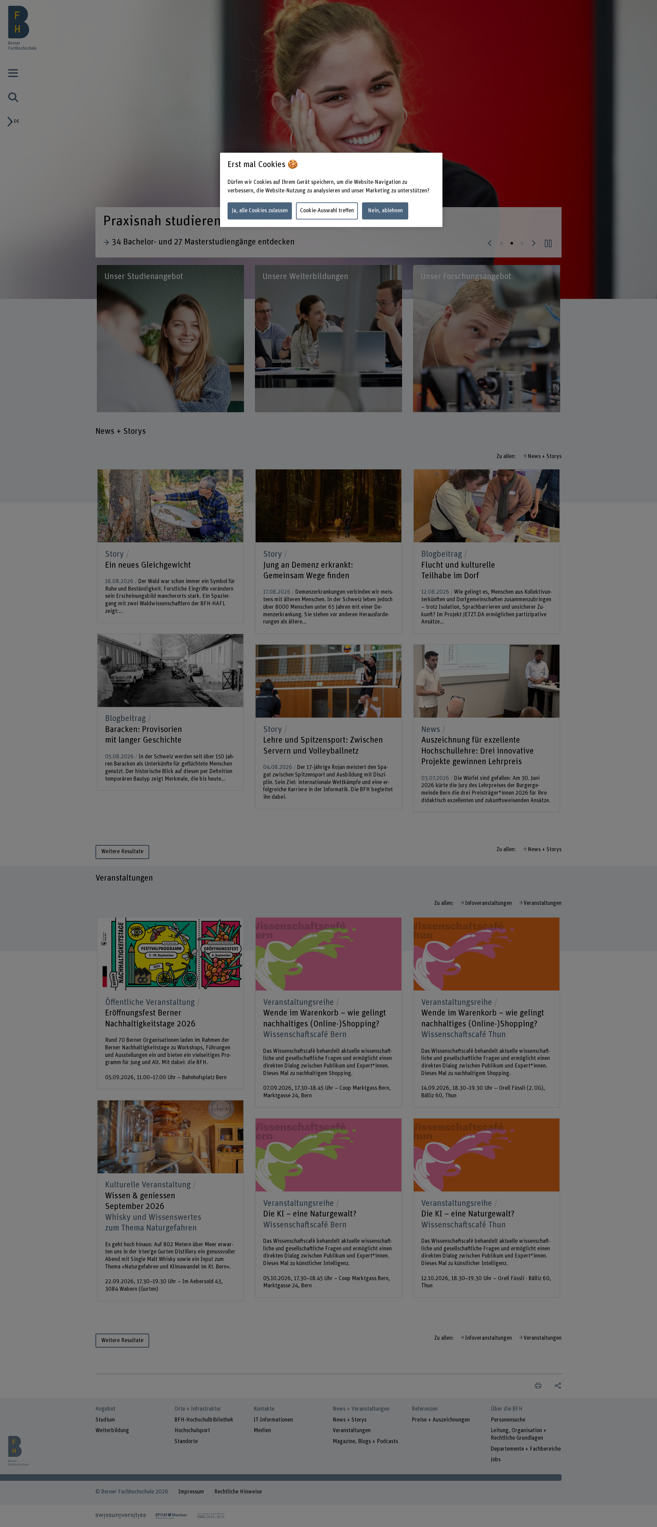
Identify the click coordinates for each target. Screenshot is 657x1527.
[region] (331, 190)
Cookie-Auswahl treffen (327, 210)
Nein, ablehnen (385, 210)
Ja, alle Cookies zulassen (260, 210)
